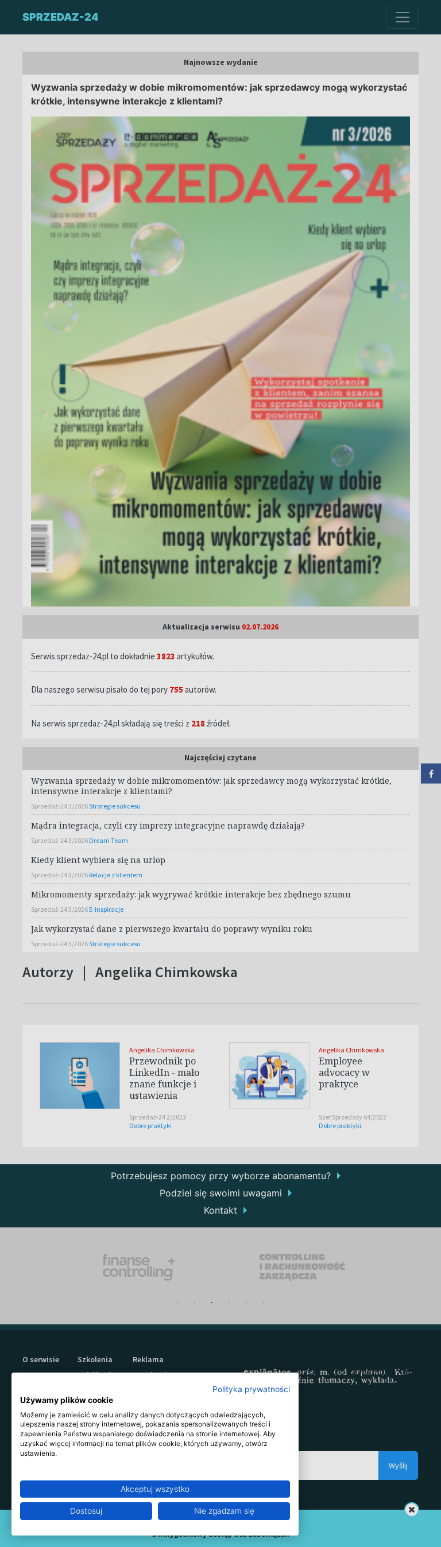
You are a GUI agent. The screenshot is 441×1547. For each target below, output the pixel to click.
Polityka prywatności (251, 1389)
